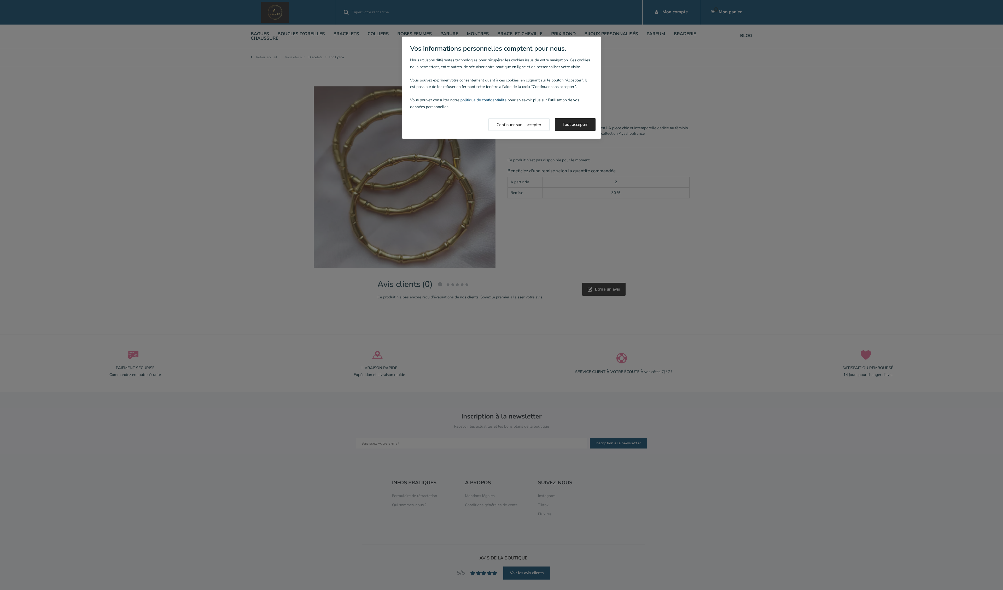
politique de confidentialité (483, 100)
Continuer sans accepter (519, 125)
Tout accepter (575, 124)
